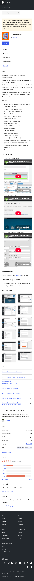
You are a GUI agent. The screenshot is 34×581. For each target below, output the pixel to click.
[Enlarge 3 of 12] (14, 320)
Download (5, 43)
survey (26, 447)
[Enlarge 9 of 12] (30, 318)
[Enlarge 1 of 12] (14, 295)
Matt (4, 546)
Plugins (20, 521)
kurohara (15, 37)
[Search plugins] (18, 13)
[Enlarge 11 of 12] (30, 341)
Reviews (5, 53)
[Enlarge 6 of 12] (14, 355)
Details (5, 49)
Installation (6, 57)
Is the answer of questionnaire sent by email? (10, 382)
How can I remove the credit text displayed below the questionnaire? (12, 403)
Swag (20, 538)
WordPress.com (7, 543)
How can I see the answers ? (10, 388)
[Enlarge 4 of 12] (14, 331)
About (3, 516)
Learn (3, 529)
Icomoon (18, 275)
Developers (5, 535)
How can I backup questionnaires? (12, 398)
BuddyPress (6, 552)
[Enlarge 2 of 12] (14, 307)
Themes (20, 518)
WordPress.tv (6, 538)
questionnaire (20, 447)
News (3, 518)
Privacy (4, 524)
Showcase (21, 516)
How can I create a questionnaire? (12, 372)
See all (30, 479)
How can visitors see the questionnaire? (13, 377)
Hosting (4, 521)
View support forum (7, 491)
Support (5, 66)
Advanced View (6, 452)
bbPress (5, 549)
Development (7, 62)
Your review (5, 479)
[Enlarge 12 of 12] (30, 353)
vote (31, 447)
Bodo (7, 559)
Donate (21, 535)
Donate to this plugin (8, 506)
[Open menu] (31, 2)
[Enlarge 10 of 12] (30, 330)
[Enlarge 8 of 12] (30, 307)
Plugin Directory (6, 7)
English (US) (29, 444)
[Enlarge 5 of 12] (14, 343)
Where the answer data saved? (11, 393)
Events (20, 532)
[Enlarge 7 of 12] (30, 295)
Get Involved (21, 529)
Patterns (20, 524)
